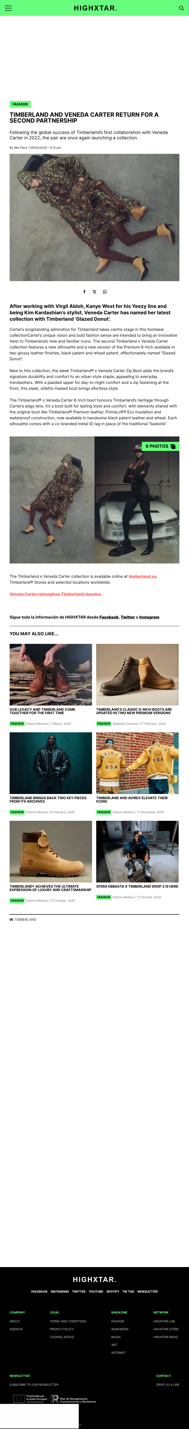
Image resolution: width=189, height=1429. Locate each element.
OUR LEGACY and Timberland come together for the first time (42, 711)
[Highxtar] (95, 8)
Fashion (20, 104)
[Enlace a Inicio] (94, 1281)
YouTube (96, 1291)
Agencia (16, 1329)
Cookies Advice (62, 1337)
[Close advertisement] (74, 1409)
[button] (8, 8)
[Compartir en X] (94, 292)
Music (116, 1337)
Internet (118, 1353)
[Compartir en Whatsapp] (104, 292)
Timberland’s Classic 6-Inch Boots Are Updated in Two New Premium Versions (134, 711)
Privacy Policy (62, 1329)
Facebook (109, 617)
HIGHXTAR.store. (166, 1329)
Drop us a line (167, 1384)
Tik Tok (128, 1291)
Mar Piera (20, 147)
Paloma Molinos (37, 723)
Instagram (149, 617)
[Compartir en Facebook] (84, 292)
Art (114, 1345)
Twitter (128, 617)
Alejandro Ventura (125, 723)
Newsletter (148, 1291)
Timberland (25, 920)
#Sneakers (119, 1329)
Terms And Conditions (68, 1321)
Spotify (113, 1291)
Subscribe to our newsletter (34, 1384)
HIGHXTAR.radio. (166, 1337)
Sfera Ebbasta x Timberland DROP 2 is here (137, 886)
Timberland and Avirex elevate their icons (132, 800)
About (15, 1321)
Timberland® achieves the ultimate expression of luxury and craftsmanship (50, 888)
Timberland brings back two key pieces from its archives (48, 800)
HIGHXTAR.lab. (164, 1321)
